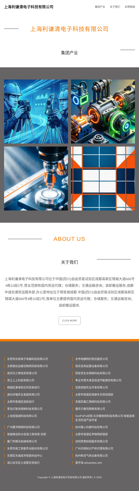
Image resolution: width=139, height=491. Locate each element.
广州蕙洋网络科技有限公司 (23, 427)
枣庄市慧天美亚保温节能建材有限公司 (98, 380)
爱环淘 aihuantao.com (88, 462)
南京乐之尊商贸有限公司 (22, 373)
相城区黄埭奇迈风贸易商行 (23, 387)
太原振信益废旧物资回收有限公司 (27, 366)
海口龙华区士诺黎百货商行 (23, 462)
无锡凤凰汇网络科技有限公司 (93, 401)
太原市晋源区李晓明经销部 (91, 434)
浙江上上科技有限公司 (20, 380)
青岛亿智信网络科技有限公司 (24, 408)
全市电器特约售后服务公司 (91, 359)
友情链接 (130, 6)
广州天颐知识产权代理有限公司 (94, 448)
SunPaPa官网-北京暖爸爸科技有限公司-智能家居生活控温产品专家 (105, 418)
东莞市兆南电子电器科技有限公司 (27, 359)
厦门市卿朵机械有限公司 (22, 441)
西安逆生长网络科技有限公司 (93, 373)
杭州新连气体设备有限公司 (91, 455)
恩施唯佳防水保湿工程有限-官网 (26, 434)
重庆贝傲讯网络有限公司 (90, 408)
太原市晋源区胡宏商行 (20, 401)
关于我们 (115, 6)
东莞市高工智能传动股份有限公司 (27, 448)
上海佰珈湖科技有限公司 (22, 416)
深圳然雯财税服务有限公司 (91, 441)
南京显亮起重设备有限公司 (91, 366)
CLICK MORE (69, 320)
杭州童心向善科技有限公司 (91, 427)
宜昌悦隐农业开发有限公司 (91, 387)
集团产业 (100, 6)
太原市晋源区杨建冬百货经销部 (94, 394)
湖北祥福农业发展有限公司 (23, 394)
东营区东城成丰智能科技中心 (24, 455)
